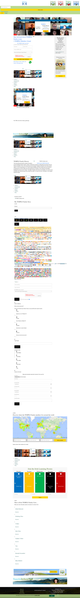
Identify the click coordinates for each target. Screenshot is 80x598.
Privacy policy (22, 593)
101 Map (4, 11)
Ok (51, 595)
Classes (6, 11)
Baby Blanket (18, 560)
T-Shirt (17, 524)
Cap (16, 546)
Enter (46, 31)
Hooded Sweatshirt (20, 553)
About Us (22, 589)
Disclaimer (22, 590)
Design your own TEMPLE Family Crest (43, 163)
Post (17, 299)
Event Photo (16, 375)
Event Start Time (16, 386)
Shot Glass (18, 531)
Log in (6, 13)
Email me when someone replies (24, 299)
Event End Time (16, 394)
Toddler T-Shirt (19, 538)
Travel (2, 11)
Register (61, 51)
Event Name (16, 378)
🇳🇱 (16, 224)
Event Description (16, 398)
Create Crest (60, 76)
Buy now (17, 512)
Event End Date (16, 390)
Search (17, 346)
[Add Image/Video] (33, 281)
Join (2, 13)
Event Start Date (16, 382)
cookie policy (37, 595)
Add (17, 403)
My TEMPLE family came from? (19, 289)
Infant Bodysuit (19, 509)
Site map (22, 591)
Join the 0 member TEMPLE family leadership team (21, 44)
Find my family (40, 9)
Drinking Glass (19, 516)
